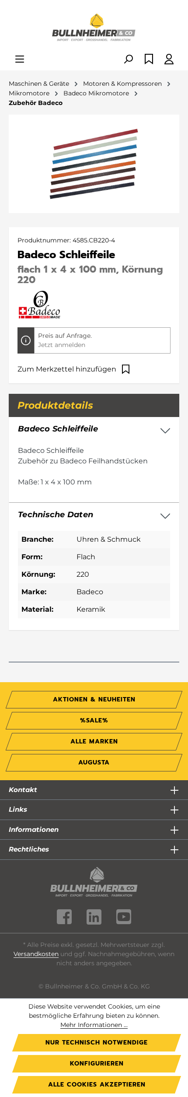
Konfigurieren (97, 1063)
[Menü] (20, 60)
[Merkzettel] (149, 60)
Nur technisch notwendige (96, 1042)
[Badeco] (39, 304)
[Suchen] (128, 60)
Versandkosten (36, 954)
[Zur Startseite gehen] (94, 28)
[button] (94, 515)
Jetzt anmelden (61, 345)
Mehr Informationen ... (94, 1025)
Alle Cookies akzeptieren (97, 1084)
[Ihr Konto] (169, 60)
